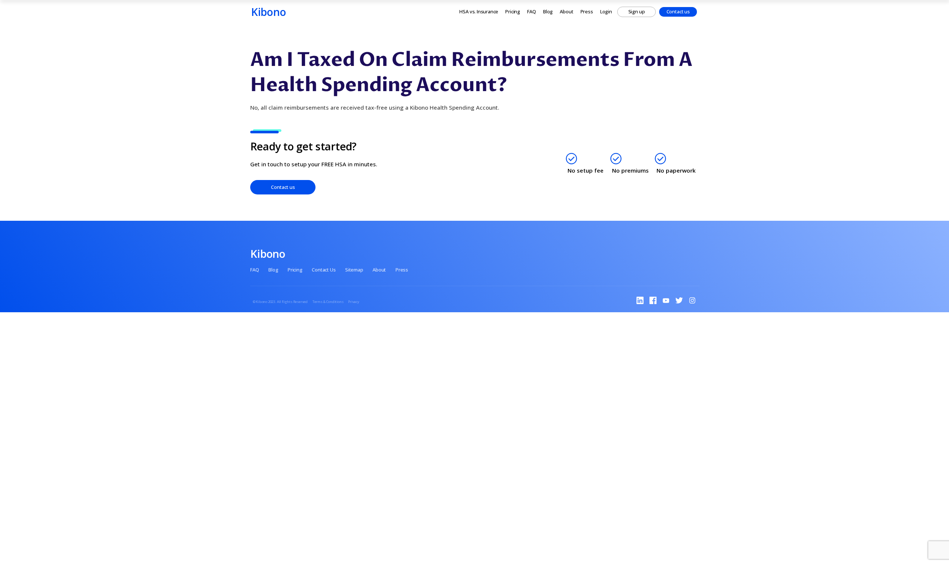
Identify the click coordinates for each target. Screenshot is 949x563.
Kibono (268, 11)
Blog (548, 11)
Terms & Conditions (328, 301)
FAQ (531, 11)
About (566, 11)
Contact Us (323, 269)
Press (587, 11)
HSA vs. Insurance (478, 11)
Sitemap (354, 269)
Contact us (678, 11)
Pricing (512, 11)
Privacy (353, 301)
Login (606, 11)
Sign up (636, 11)
